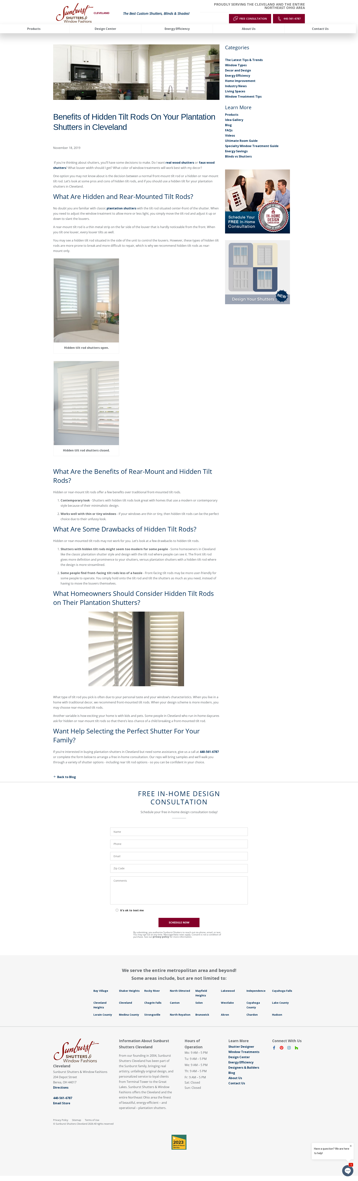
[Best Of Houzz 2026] (179, 1142)
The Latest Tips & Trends (244, 60)
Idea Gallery (234, 120)
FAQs (229, 130)
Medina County (129, 1014)
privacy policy (161, 936)
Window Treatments (243, 1052)
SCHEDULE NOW (179, 922)
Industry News (236, 86)
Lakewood (228, 991)
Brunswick (202, 1014)
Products (231, 115)
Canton (175, 1002)
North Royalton (180, 1014)
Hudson (277, 1014)
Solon (199, 1002)
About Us (235, 1078)
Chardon (252, 1014)
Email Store (61, 1103)
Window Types (236, 65)
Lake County (280, 1002)
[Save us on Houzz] (296, 1048)
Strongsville (152, 1014)
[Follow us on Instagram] (289, 1048)
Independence (256, 991)
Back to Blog (66, 777)
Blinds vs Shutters (238, 156)
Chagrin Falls (152, 1002)
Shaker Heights (129, 991)
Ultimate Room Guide (241, 141)
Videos (230, 135)
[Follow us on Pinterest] (281, 1048)
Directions (60, 1087)
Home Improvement (240, 81)
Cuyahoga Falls (282, 991)
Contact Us (236, 1083)
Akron (225, 1014)
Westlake (227, 1002)
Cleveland (125, 1002)
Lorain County (102, 1014)
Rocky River (152, 991)
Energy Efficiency (237, 76)
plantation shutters (121, 208)
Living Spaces (235, 91)
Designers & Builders (243, 1067)
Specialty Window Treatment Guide (252, 146)
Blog (228, 125)
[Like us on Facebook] (274, 1048)
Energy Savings (236, 151)
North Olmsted (180, 991)
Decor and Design (238, 70)
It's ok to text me (132, 910)
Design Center (239, 1057)
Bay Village (100, 991)
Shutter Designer (241, 1047)
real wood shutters (180, 163)
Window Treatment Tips (243, 96)
